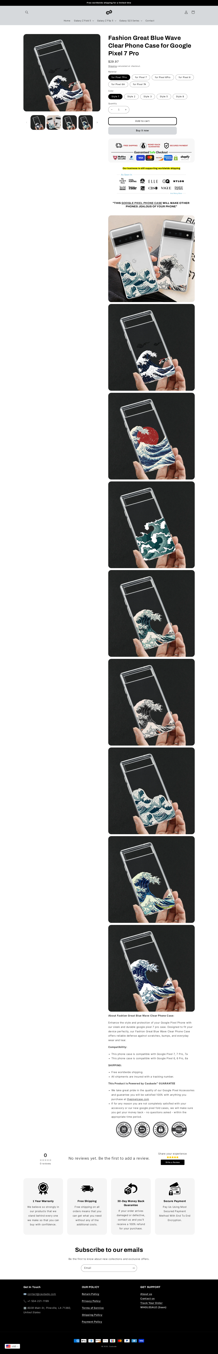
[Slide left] (26, 122)
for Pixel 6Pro (163, 77)
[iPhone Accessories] (151, 1129)
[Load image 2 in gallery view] (54, 122)
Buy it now (142, 130)
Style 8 (180, 96)
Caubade (113, 1346)
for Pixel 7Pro (119, 77)
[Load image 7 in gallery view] (70, 122)
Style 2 (131, 96)
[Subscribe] (133, 1268)
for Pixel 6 (185, 77)
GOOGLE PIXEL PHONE (141, 203)
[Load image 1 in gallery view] (38, 122)
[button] (26, 12)
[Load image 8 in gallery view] (85, 122)
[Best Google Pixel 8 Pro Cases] (151, 745)
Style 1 (115, 96)
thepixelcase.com (138, 1099)
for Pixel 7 (141, 77)
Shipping (112, 66)
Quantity (112, 103)
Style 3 (148, 96)
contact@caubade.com (41, 1294)
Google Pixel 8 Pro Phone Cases (164, 1116)
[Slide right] (97, 122)
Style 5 (164, 96)
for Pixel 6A (118, 84)
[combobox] (12, 1346)
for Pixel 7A (139, 84)
